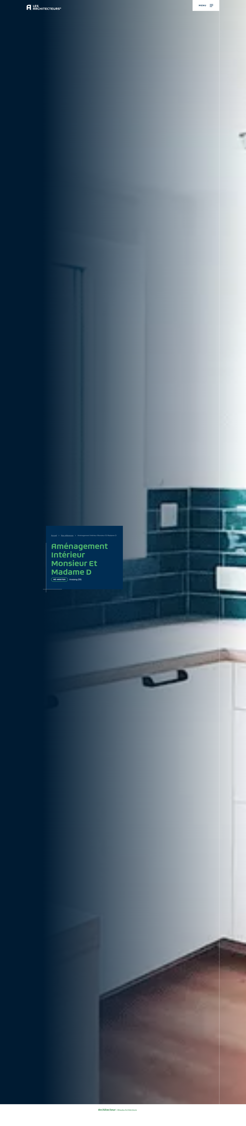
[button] (206, 5)
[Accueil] (44, 5)
